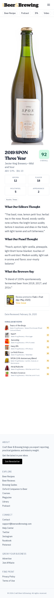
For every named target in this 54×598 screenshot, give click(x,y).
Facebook (6, 540)
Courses (6, 493)
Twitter (5, 532)
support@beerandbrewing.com (17, 523)
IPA (36, 13)
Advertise (7, 558)
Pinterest (6, 544)
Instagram (7, 536)
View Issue (21, 303)
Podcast (25, 13)
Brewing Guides (9, 485)
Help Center (8, 528)
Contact (6, 519)
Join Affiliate (8, 562)
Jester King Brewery (16, 163)
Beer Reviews (8, 480)
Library (5, 501)
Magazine (7, 497)
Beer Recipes (8, 476)
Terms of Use (8, 580)
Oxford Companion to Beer (14, 489)
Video (46, 13)
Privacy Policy (8, 576)
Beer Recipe (10, 13)
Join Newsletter (12, 461)
